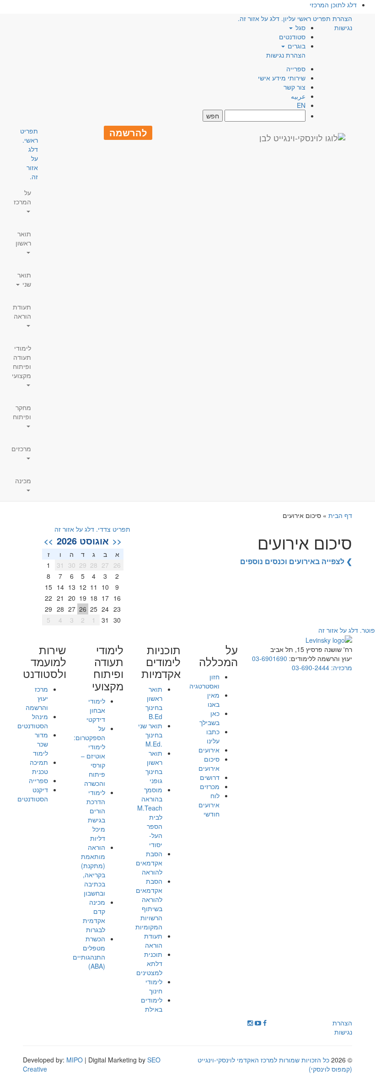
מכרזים (210, 786)
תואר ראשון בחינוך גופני (153, 766)
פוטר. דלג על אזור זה (346, 630)
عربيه (298, 96)
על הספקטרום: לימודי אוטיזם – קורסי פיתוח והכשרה (89, 756)
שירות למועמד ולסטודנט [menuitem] (44, 662)
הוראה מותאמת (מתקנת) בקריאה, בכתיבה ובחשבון (93, 870)
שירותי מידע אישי (281, 77)
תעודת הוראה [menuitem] (22, 311)
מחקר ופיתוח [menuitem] (22, 412)
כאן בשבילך (209, 718)
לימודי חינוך (153, 986)
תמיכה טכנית (39, 767)
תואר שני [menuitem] (24, 279)
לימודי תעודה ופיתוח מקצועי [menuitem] (21, 361)
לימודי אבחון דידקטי (95, 710)
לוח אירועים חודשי (209, 804)
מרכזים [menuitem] (21, 448)
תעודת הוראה (153, 940)
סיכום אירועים (209, 763)
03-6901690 (269, 658)
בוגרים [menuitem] (295, 45)
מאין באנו (213, 699)
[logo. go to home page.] (302, 137)
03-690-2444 (310, 667)
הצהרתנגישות (342, 23)
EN (301, 105)
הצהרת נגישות (285, 54)
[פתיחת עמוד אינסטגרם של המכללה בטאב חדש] (250, 1022)
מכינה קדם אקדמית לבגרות (94, 915)
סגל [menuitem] (299, 27)
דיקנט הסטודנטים (32, 794)
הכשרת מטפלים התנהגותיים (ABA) (89, 952)
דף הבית (340, 515)
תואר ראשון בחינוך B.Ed (153, 702)
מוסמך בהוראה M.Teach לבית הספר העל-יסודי (149, 817)
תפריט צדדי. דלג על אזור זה (92, 529)
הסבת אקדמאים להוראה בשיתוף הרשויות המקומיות (148, 903)
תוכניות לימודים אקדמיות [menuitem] (161, 662)
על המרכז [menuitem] (22, 197)
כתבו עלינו (213, 736)
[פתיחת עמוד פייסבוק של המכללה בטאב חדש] (265, 1022)
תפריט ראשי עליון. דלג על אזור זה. (284, 18)
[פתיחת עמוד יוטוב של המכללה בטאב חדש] (258, 1022)
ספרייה (295, 68)
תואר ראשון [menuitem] (23, 238)
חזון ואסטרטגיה (204, 681)
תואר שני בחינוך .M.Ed (150, 734)
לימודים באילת (151, 1004)
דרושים (210, 777)
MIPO (74, 1059)
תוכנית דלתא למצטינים (149, 963)
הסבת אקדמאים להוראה (149, 862)
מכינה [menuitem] (23, 480)
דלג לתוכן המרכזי (333, 4)
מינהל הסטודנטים (32, 721)
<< (117, 540)
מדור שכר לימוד (40, 744)
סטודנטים (292, 36)
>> (48, 540)
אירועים (209, 749)
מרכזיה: (340, 667)
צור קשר (294, 86)
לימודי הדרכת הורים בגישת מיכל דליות (95, 815)
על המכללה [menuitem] (218, 656)
